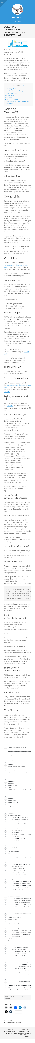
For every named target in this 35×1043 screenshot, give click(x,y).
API (14, 1022)
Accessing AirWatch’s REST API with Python (11, 1031)
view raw (27, 997)
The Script (9, 103)
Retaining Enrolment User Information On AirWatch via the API (23, 1033)
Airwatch (9, 1022)
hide (22, 85)
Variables (9, 97)
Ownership (9, 95)
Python (18, 1022)
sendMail (7, 392)
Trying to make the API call (18, 101)
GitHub (8, 998)
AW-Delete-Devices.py (11, 997)
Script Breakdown (12, 99)
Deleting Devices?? (12, 89)
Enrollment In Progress (16, 91)
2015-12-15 (9, 1020)
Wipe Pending (13, 93)
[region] (17, 867)
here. (9, 145)
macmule (17, 18)
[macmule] (17, 9)
